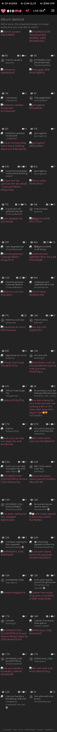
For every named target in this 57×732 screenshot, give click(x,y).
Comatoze (11, 97)
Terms (20, 730)
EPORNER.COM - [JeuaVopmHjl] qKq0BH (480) (43, 61)
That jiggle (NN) (42, 97)
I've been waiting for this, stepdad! (16, 543)
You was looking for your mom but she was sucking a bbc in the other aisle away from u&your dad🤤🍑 (45, 429)
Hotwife (10, 620)
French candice (14, 60)
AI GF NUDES (9, 3)
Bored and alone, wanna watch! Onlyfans (43, 505)
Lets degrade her (15, 246)
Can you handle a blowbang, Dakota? (16, 697)
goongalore (40, 133)
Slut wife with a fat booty (43, 697)
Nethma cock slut (15, 320)
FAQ (15, 730)
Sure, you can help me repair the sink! (15, 467)
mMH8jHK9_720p (15, 580)
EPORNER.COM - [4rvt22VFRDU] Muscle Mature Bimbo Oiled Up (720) (14, 659)
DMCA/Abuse (30, 730)
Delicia (9, 428)
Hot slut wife (40, 355)
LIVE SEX (38, 10)
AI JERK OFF (47, 3)
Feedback (49, 730)
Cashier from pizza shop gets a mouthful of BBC (44, 621)
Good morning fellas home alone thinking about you (17, 172)
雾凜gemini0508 (42, 246)
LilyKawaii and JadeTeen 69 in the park (44, 283)
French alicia (41, 320)
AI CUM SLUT (28, 3)
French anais (41, 209)
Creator (40, 730)
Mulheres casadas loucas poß (15, 134)
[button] (27, 11)
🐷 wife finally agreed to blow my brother (44, 543)
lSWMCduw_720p (43, 658)
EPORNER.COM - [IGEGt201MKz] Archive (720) (14, 505)
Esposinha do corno (16, 355)
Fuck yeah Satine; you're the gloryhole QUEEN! (45, 581)
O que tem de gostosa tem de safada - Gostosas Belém (15, 210)
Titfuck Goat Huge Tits (15, 391)
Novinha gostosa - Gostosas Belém (15, 283)
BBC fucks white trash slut (43, 467)
